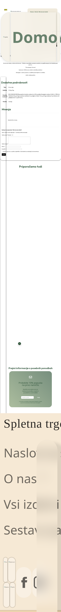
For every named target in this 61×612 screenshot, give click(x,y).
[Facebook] (24, 582)
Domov (32, 12)
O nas (20, 478)
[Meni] (58, 37)
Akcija (36, 12)
